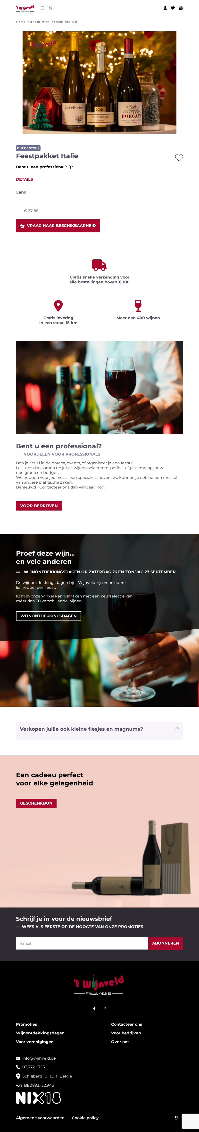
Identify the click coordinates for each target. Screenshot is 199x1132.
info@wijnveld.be (39, 1058)
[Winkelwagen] (181, 8)
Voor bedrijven (126, 1033)
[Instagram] (104, 1008)
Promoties (26, 1024)
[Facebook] (94, 1008)
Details (24, 179)
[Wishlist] (173, 8)
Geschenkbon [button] (36, 803)
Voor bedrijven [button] (39, 506)
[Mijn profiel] (165, 8)
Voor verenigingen (35, 1041)
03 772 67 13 (33, 1067)
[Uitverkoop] (51, 8)
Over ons (120, 1041)
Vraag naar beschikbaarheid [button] (61, 225)
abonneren (165, 943)
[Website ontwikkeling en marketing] (176, 1116)
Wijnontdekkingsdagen (40, 1033)
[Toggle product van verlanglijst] (179, 158)
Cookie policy (85, 1118)
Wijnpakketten (38, 21)
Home (20, 21)
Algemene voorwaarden (41, 1118)
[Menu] (43, 8)
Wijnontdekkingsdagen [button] (48, 616)
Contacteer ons (126, 1024)
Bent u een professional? (41, 167)
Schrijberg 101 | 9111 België (47, 1076)
